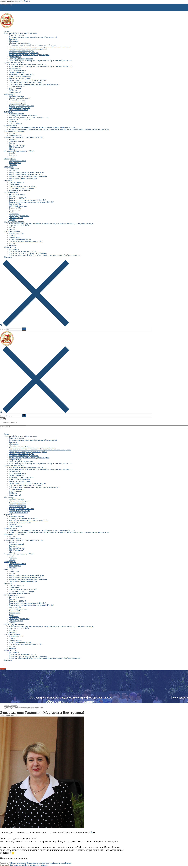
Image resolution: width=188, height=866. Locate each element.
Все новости (12, 715)
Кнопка (3, 669)
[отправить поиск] (24, 329)
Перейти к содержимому (9, 1)
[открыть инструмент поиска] (34, 326)
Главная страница (11, 706)
